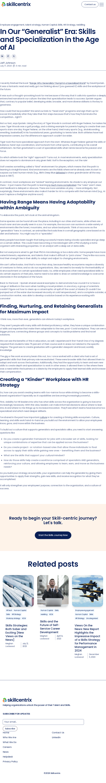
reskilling (80, 24)
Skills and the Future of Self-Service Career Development (50, 627)
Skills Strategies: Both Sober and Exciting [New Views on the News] (17, 633)
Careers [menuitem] (7, 747)
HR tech (9, 610)
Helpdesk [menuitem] (8, 756)
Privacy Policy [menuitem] (10, 761)
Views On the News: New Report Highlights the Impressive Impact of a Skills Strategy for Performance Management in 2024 (87, 638)
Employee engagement (12, 24)
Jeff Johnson (7, 63)
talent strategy (33, 24)
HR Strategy (69, 24)
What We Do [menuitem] (9, 742)
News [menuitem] (6, 752)
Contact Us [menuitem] (58, 732)
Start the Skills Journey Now (53, 535)
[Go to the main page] (16, 4)
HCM (24, 618)
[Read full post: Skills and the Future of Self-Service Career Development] (52, 591)
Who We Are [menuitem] (9, 737)
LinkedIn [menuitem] (56, 737)
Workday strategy (13, 618)
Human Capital (49, 24)
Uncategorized (92, 618)
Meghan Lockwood (10, 645)
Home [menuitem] (6, 732)
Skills (60, 24)
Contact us (90, 4)
